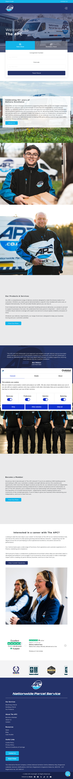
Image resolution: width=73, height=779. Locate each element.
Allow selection (36, 407)
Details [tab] (36, 376)
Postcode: (36, 62)
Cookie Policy (10, 742)
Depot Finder (10, 1)
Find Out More (13, 323)
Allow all (59, 407)
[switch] (27, 399)
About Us (11, 123)
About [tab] (60, 376)
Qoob (30, 777)
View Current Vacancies (16, 563)
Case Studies (9, 734)
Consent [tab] (12, 376)
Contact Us (64, 1)
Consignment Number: (37, 53)
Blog (7, 732)
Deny (13, 407)
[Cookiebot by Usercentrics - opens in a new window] (63, 370)
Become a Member (11, 717)
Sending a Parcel (11, 707)
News (7, 730)
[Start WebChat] (67, 773)
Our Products (10, 709)
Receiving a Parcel (11, 705)
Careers (8, 722)
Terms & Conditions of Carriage (15, 747)
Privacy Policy (10, 745)
